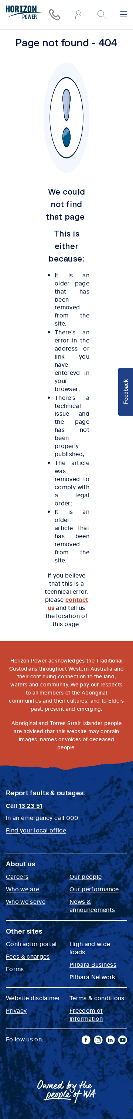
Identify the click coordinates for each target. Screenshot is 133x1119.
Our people (85, 876)
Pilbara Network (92, 977)
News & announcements (92, 905)
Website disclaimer (33, 998)
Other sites (24, 930)
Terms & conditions (97, 998)
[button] (125, 392)
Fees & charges (28, 956)
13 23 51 (31, 805)
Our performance (94, 889)
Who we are (22, 889)
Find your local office (36, 830)
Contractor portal (31, 943)
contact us (68, 603)
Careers (17, 876)
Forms (15, 969)
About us (20, 863)
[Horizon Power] (24, 13)
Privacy (16, 1010)
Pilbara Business (92, 964)
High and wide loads (89, 947)
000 (72, 817)
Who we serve (25, 901)
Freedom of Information (86, 1014)
